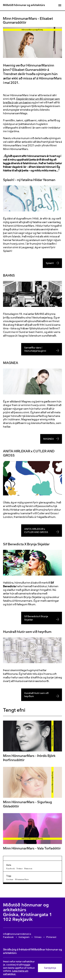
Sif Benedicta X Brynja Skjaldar (36, 618)
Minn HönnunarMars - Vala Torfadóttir (32, 848)
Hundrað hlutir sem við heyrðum (36, 695)
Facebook (10, 868)
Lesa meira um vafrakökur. (15, 972)
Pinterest (28, 868)
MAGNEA (48, 438)
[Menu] (59, 5)
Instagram (24, 937)
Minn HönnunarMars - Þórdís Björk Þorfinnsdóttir (29, 758)
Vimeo (37, 937)
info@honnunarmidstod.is (17, 933)
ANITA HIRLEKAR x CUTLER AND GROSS (36, 531)
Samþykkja (50, 967)
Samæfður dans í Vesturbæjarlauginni (35, 349)
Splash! (50, 263)
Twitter (19, 868)
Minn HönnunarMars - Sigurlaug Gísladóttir (27, 804)
